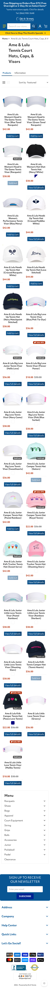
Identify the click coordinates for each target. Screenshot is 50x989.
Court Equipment (13, 820)
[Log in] (40, 26)
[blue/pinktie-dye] (36, 323)
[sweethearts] (13, 473)
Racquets (9, 801)
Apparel (8, 815)
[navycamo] (13, 421)
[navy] (13, 723)
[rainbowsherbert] (36, 622)
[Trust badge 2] (34, 968)
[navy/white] (36, 176)
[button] (4, 26)
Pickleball (9, 849)
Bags (7, 810)
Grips (7, 830)
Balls (6, 835)
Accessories (10, 840)
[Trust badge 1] (19, 968)
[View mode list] (8, 82)
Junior (7, 845)
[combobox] (22, 26)
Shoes (7, 805)
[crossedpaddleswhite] (36, 227)
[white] (36, 372)
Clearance (10, 859)
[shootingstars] (36, 571)
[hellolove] (13, 372)
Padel (7, 854)
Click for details (36, 9)
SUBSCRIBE (25, 896)
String (7, 825)
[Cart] (45, 26)
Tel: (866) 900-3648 (25, 13)
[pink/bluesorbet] (36, 424)
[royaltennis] (36, 522)
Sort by (22, 82)
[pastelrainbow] (13, 622)
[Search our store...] (33, 26)
